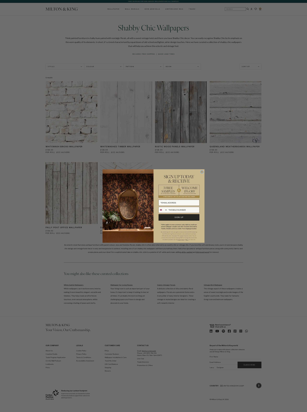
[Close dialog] (201, 171)
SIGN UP (179, 217)
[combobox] (163, 210)
